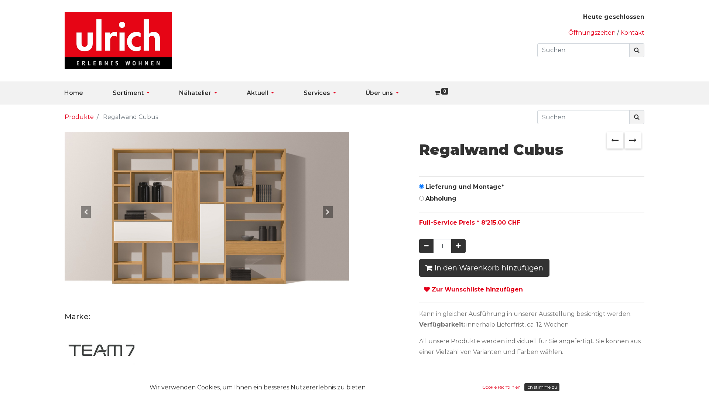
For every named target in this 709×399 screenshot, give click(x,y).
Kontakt (632, 32)
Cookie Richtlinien (501, 387)
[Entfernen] (426, 246)
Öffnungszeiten (592, 32)
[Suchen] (636, 50)
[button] (86, 212)
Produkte (79, 116)
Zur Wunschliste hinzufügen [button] (476, 289)
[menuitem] (88, 93)
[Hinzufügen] (458, 246)
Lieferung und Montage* (464, 186)
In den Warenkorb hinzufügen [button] (487, 267)
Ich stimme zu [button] (542, 387)
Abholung (440, 198)
